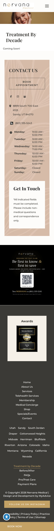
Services (27, 391)
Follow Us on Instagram (27, 504)
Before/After (27, 470)
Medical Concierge (27, 404)
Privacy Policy (28, 366)
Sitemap (15, 370)
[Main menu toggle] (47, 6)
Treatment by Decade (27, 466)
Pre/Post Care (27, 479)
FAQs (27, 475)
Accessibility (10, 366)
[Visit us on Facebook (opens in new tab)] (11, 96)
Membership (27, 400)
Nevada (27, 456)
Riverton (10, 445)
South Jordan (36, 428)
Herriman (26, 439)
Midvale (13, 439)
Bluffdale (40, 439)
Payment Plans (27, 484)
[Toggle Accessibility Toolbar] (6, 516)
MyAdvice (45, 495)
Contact (27, 418)
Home (27, 382)
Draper (13, 433)
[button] (27, 83)
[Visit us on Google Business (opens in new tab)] (24, 96)
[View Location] (11, 106)
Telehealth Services (27, 395)
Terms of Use (25, 517)
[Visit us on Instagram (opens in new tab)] (18, 96)
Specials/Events (27, 413)
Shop (27, 409)
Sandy (22, 428)
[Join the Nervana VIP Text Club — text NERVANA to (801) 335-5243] (27, 275)
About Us (27, 386)
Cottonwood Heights (32, 433)
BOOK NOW (14, 526)
